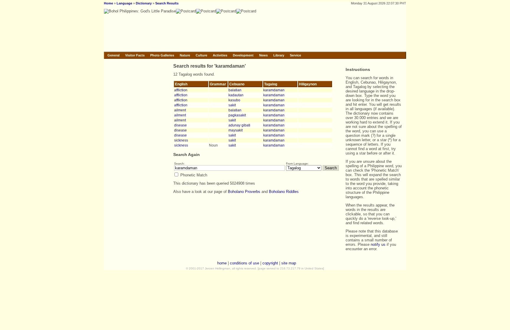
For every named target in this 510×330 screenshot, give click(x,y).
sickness (181, 140)
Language (124, 3)
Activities (220, 55)
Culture (201, 55)
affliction (180, 90)
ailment (180, 110)
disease (180, 125)
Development (243, 55)
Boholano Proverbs (244, 191)
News (263, 55)
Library (278, 55)
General (113, 55)
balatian (234, 90)
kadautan (235, 95)
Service (295, 55)
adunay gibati (239, 125)
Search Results (167, 3)
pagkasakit (237, 115)
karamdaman (274, 90)
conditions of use (244, 263)
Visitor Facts (135, 55)
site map (288, 263)
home (222, 263)
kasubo (234, 100)
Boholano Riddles (284, 191)
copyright (270, 263)
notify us (378, 244)
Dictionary (144, 3)
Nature (185, 55)
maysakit (235, 130)
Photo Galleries (162, 55)
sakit (232, 105)
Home (108, 3)
